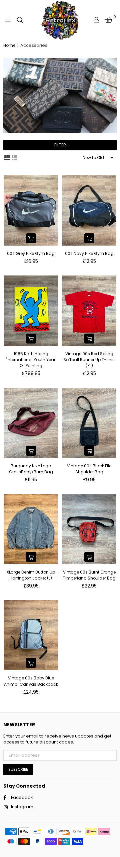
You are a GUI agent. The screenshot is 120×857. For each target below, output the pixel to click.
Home (9, 45)
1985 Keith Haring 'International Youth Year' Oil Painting (31, 359)
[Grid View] (7, 157)
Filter (60, 145)
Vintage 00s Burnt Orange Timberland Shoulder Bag (89, 575)
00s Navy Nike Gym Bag (89, 253)
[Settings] (96, 20)
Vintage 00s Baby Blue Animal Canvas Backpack (31, 681)
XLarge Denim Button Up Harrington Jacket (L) (31, 575)
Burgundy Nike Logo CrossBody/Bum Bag (31, 469)
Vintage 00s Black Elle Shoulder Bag (89, 469)
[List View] (14, 157)
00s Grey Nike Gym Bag (31, 253)
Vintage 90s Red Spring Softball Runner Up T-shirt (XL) (89, 359)
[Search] (20, 20)
